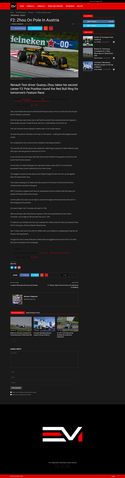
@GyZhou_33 (26, 99)
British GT (13, 330)
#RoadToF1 (27, 101)
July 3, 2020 (34, 105)
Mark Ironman (98, 58)
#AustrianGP (18, 101)
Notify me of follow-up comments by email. (24, 392)
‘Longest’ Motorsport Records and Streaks (24, 285)
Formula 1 (31, 6)
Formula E (41, 6)
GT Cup (59, 330)
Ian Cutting (97, 42)
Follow (111, 21)
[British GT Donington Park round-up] (88, 41)
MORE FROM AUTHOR (33, 313)
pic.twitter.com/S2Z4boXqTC (41, 101)
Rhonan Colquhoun (17, 24)
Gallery (80, 6)
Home (22, 6)
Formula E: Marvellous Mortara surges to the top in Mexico (103, 64)
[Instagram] (109, 1)
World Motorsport (55, 6)
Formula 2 (22, 15)
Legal (113, 476)
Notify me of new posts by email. (21, 394)
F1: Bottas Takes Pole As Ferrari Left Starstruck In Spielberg (63, 286)
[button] (112, 6)
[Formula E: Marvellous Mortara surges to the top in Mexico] (44, 324)
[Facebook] (106, 1)
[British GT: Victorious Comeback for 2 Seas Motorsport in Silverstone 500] (21, 324)
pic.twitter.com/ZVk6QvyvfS (61, 253)
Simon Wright (98, 69)
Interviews (70, 6)
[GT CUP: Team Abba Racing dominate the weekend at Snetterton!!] (67, 324)
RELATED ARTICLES (18, 313)
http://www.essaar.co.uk (29, 299)
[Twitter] (113, 1)
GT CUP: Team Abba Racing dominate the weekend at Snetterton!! (65, 335)
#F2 (42, 99)
